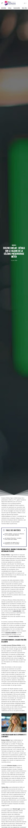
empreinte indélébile (10, 632)
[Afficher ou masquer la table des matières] (23, 530)
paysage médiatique (14, 636)
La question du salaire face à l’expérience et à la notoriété (12, 543)
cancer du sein (17, 611)
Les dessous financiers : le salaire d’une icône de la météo (13, 539)
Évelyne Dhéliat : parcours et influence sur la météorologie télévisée (14, 534)
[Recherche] (22, 3)
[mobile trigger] (2, 3)
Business (14, 245)
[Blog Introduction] (10, 3)
